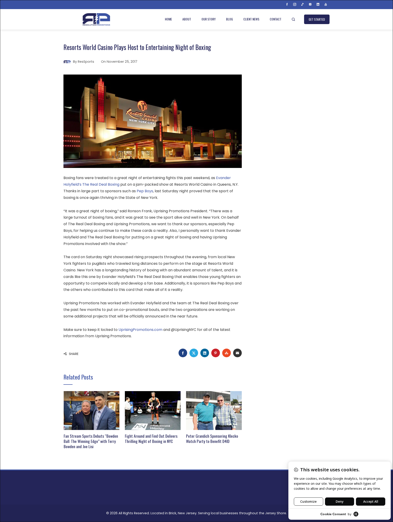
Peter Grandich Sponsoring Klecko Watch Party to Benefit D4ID (212, 438)
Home (168, 19)
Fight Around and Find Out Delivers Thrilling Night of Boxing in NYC (151, 438)
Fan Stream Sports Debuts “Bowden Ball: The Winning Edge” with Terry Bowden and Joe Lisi (91, 441)
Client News (251, 19)
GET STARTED (317, 19)
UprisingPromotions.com (140, 329)
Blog (229, 19)
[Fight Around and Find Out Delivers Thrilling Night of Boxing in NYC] (153, 410)
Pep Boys (145, 191)
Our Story (209, 19)
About (186, 19)
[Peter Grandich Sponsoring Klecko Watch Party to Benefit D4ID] (214, 410)
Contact (275, 19)
